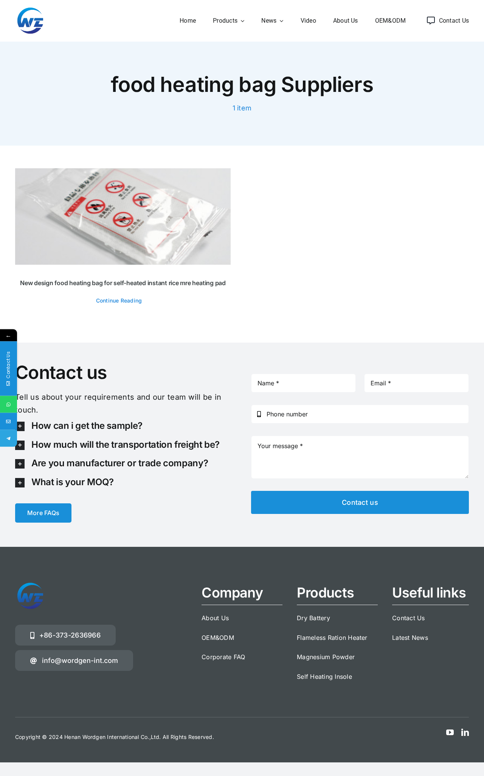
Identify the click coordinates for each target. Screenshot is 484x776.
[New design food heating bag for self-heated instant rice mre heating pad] (123, 216)
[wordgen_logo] (30, 8)
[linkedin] (465, 732)
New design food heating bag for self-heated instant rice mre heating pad (123, 283)
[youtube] (450, 732)
